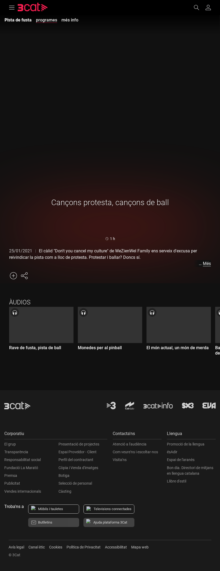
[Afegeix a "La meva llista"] (13, 275)
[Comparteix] (24, 275)
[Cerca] (199, 7)
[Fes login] (208, 7)
